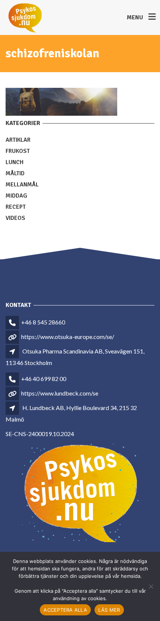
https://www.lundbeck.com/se (59, 393)
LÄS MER (109, 610)
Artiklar (18, 140)
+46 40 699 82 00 (43, 378)
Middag (16, 195)
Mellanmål (22, 184)
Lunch (14, 162)
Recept (16, 207)
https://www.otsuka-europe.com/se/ (67, 336)
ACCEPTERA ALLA (65, 610)
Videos (15, 218)
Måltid (15, 173)
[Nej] (150, 586)
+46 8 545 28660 (43, 322)
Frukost (18, 151)
